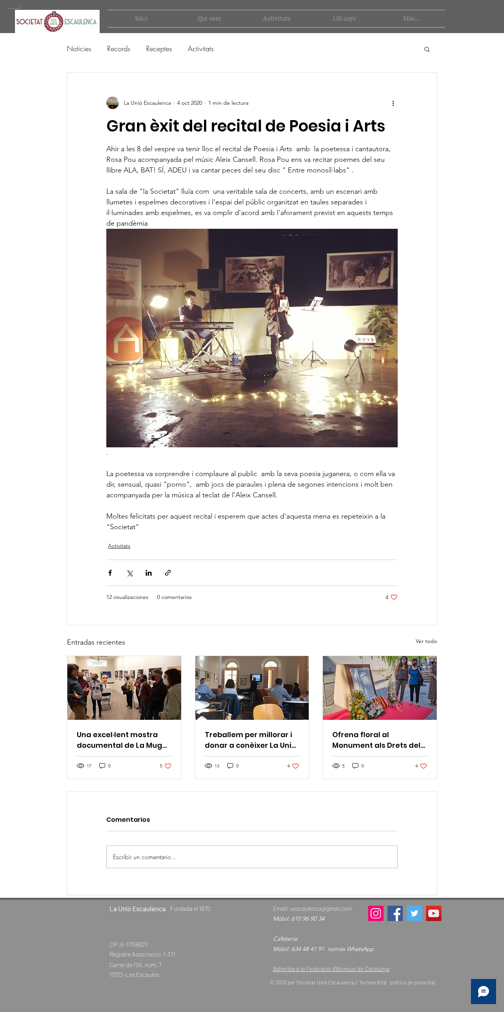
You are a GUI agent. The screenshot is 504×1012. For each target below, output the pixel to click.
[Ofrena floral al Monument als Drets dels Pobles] (380, 688)
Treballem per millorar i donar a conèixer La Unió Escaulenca (250, 740)
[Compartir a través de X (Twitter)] (129, 572)
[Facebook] (395, 913)
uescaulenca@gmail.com (321, 908)
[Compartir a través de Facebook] (110, 572)
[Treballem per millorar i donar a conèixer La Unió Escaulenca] (252, 688)
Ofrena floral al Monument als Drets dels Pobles (378, 740)
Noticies (79, 48)
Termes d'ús (372, 982)
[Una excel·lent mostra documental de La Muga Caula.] (124, 688)
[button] (427, 49)
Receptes (159, 48)
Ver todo (426, 641)
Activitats (201, 48)
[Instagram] (376, 913)
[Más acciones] (393, 103)
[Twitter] (414, 913)
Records (118, 48)
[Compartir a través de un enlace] (168, 572)
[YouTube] (433, 913)
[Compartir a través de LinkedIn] (148, 572)
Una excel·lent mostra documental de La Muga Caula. (122, 740)
